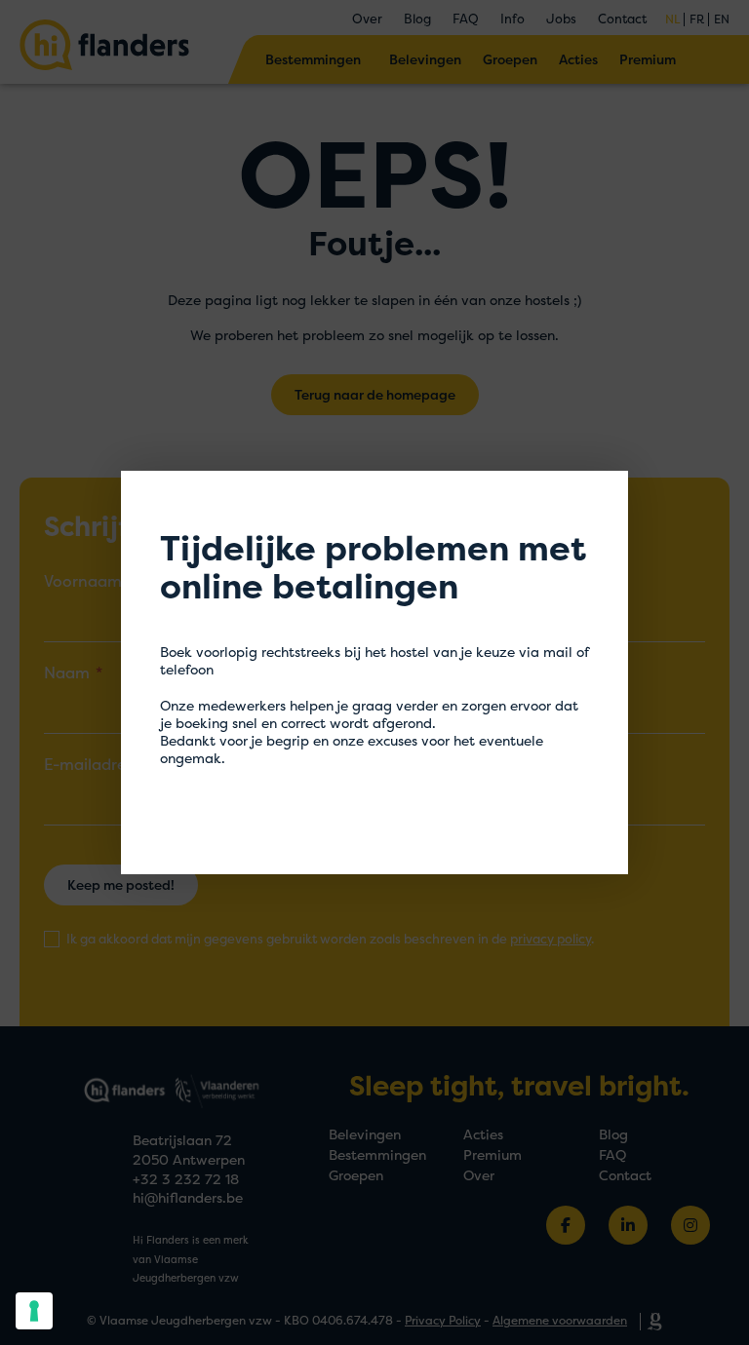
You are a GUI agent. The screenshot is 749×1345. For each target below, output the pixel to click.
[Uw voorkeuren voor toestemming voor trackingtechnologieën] (34, 1310)
